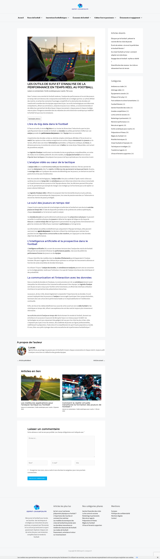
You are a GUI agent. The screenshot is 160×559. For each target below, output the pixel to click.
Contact (114, 518)
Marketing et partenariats (119, 118)
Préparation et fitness (118, 132)
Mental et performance (119, 122)
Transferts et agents (118, 150)
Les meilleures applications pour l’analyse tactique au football (37, 404)
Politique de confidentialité (120, 513)
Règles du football (117, 136)
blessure (30, 222)
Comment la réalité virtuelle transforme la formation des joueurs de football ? (81, 405)
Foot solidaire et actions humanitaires (123, 101)
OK (137, 557)
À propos (114, 511)
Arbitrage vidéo (116, 90)
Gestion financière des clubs (120, 108)
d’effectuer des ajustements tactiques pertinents (71, 169)
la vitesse (86, 143)
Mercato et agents (117, 125)
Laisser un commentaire (35, 91)
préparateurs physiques (78, 217)
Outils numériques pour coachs (54, 91)
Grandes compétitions (118, 111)
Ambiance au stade (117, 86)
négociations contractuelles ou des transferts (54, 234)
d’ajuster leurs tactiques (36, 157)
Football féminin (116, 104)
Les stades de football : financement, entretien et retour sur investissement (64, 532)
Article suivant (99, 360)
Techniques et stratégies (119, 147)
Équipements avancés (118, 94)
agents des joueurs (44, 231)
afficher (38, 119)
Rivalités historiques (118, 139)
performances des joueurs (50, 133)
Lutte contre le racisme (119, 115)
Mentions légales (117, 516)
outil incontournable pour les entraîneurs (56, 167)
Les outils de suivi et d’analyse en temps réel (42, 315)
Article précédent (24, 360)
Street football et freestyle (120, 143)
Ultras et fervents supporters (121, 154)
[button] (41, 17)
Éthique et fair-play (117, 97)
